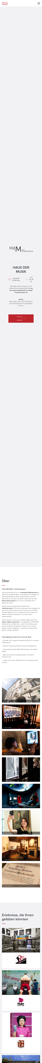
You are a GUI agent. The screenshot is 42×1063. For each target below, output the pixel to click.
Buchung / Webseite (20, 318)
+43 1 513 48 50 (31, 279)
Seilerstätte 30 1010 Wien (16, 279)
